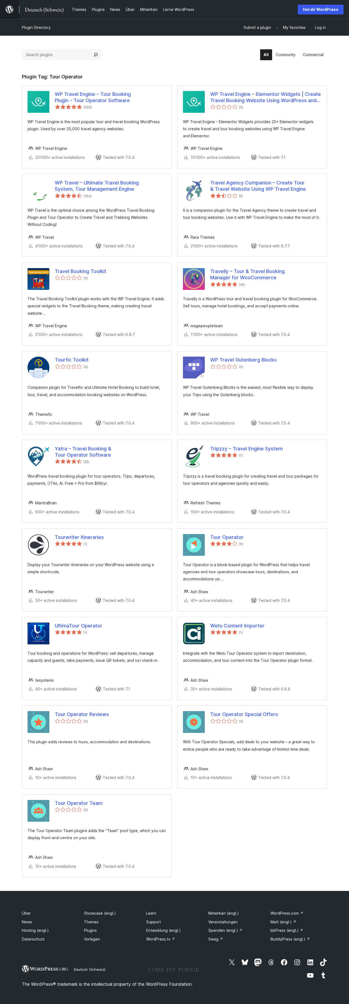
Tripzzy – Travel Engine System (246, 448)
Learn (151, 913)
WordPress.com (286, 913)
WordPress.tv (160, 939)
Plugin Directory (36, 27)
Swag (215, 939)
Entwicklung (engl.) (163, 930)
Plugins (90, 930)
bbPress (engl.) (286, 930)
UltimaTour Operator (78, 626)
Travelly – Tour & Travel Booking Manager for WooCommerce (247, 274)
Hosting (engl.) (35, 930)
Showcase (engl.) (100, 913)
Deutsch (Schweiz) (90, 969)
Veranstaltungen (223, 922)
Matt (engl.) (283, 922)
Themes (91, 922)
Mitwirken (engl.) (223, 913)
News (27, 922)
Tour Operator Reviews (82, 714)
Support (153, 922)
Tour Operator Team (79, 803)
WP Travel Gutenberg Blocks (243, 360)
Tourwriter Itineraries (79, 537)
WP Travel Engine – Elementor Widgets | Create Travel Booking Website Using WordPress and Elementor (265, 97)
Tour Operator (226, 537)
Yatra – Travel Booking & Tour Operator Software (83, 452)
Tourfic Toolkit (72, 360)
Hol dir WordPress (320, 9)
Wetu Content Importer (237, 626)
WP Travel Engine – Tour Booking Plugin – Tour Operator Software (93, 97)
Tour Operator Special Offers (244, 714)
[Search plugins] (95, 54)
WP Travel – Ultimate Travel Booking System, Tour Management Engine (97, 186)
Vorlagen (92, 939)
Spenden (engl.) (225, 930)
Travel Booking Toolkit (80, 271)
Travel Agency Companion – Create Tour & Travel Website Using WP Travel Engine (258, 186)
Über (26, 913)
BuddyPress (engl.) (290, 939)
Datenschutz (33, 939)
